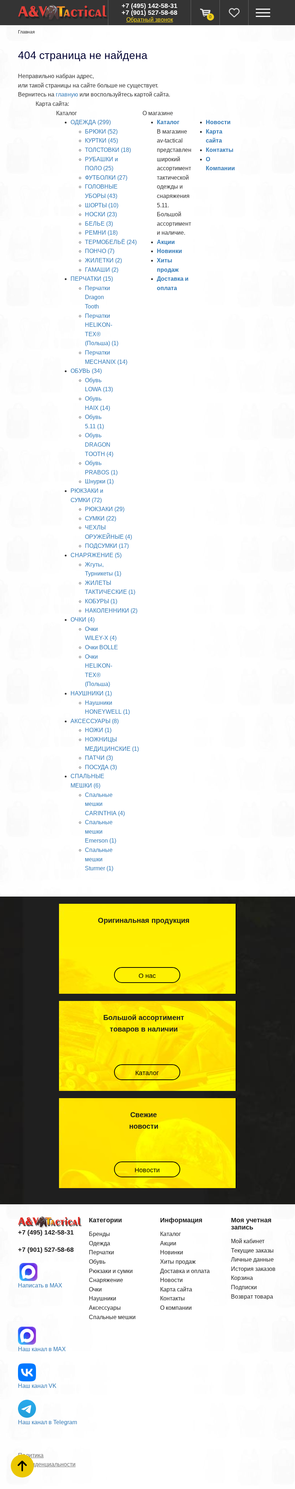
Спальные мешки (112, 1317)
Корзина (242, 1278)
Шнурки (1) (99, 481)
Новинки (169, 251)
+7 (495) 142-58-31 (149, 6)
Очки (95, 1289)
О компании (176, 1308)
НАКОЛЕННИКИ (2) (111, 611)
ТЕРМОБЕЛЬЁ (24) (111, 242)
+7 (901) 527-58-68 (149, 12)
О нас (147, 975)
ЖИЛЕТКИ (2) (103, 260)
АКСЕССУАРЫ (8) (95, 721)
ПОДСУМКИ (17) (107, 546)
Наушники (102, 1298)
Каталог (168, 122)
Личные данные (252, 1259)
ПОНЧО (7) (99, 251)
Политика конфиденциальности (47, 1460)
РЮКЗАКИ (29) (104, 509)
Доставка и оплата (185, 1271)
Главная (26, 32)
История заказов (253, 1269)
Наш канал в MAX (42, 1349)
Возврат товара (252, 1297)
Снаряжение (106, 1280)
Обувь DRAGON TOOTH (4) (99, 444)
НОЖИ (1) (98, 730)
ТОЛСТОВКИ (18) (108, 150)
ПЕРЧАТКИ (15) (92, 279)
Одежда (99, 1243)
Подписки (244, 1287)
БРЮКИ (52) (101, 131)
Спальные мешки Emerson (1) (100, 831)
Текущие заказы (252, 1250)
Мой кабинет (247, 1241)
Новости (218, 122)
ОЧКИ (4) (83, 620)
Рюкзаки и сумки (111, 1271)
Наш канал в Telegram (47, 1422)
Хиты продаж (178, 1262)
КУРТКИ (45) (101, 140)
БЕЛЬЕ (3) (99, 224)
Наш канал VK (37, 1386)
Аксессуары (105, 1308)
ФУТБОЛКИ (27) (106, 178)
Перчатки (101, 1252)
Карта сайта (176, 1289)
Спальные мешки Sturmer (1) (99, 859)
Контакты (219, 150)
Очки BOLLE (101, 647)
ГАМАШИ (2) (101, 270)
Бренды (99, 1234)
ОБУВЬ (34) (86, 371)
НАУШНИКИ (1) (91, 693)
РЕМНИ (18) (101, 233)
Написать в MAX (40, 1285)
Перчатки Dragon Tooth (97, 297)
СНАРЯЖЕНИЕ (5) (96, 555)
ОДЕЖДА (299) (91, 122)
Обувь (97, 1262)
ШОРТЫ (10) (101, 205)
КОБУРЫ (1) (101, 601)
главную (67, 94)
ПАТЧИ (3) (99, 758)
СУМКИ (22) (100, 518)
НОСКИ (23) (101, 214)
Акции (166, 242)
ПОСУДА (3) (101, 767)
